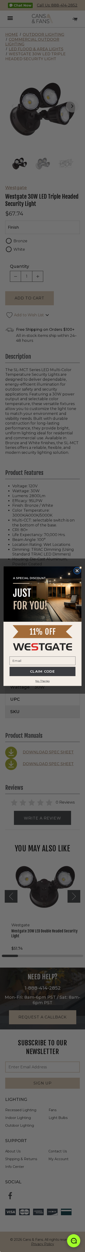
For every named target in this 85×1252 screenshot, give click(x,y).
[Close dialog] (77, 571)
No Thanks (42, 680)
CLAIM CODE (42, 671)
